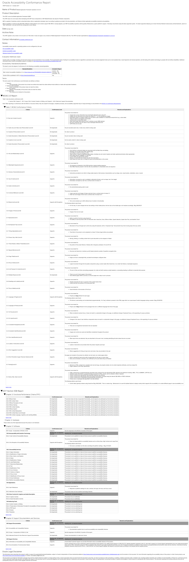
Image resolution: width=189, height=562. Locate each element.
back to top (8, 387)
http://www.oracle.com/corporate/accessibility (14, 555)
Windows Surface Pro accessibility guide (12, 53)
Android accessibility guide (9, 51)
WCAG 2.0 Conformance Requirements (111, 103)
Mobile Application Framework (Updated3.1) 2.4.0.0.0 (102, 35)
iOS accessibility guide (8, 48)
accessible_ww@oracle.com (26, 39)
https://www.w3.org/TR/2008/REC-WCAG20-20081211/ (38, 72)
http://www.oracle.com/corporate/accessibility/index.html (47, 61)
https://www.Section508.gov (28, 75)
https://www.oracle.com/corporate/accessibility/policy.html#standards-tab (101, 554)
